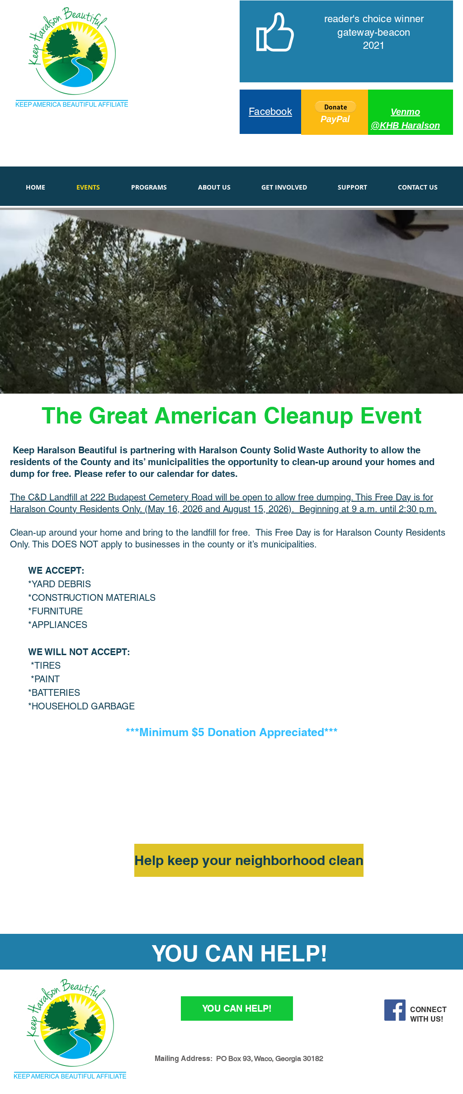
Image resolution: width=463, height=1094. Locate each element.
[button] (335, 107)
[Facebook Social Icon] (395, 1010)
